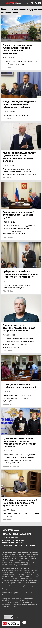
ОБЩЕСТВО (8, 404)
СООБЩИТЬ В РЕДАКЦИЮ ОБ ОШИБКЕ (18, 546)
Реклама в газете (10, 537)
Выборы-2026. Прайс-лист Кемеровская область (14, 541)
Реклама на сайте (22, 534)
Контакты (6, 534)
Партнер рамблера (21, 617)
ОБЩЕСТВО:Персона (12, 466)
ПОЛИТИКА (8, 67)
